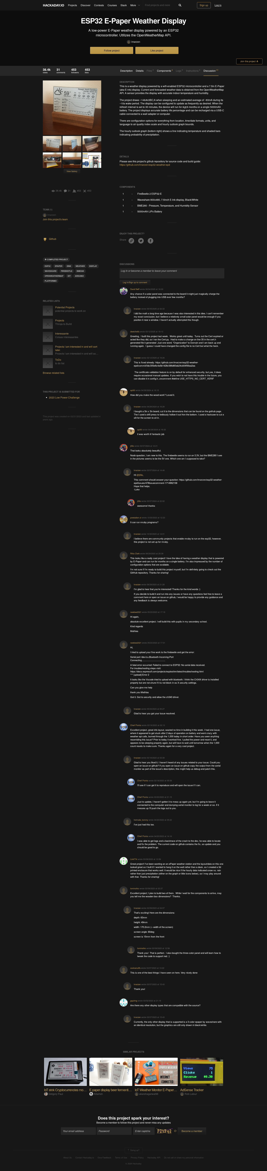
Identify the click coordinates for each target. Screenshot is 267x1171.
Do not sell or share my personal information (184, 1157)
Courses (112, 5)
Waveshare (51, 271)
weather (80, 266)
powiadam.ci (135, 517)
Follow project (111, 50)
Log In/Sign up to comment (135, 282)
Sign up (204, 5)
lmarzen (135, 41)
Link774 (133, 859)
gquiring (133, 1000)
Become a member (106, 1122)
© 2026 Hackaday (133, 1163)
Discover (85, 5)
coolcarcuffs (135, 967)
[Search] (180, 5)
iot (69, 276)
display (93, 266)
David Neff (134, 289)
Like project (156, 50)
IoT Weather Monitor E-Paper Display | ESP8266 (167, 1089)
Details (140, 70)
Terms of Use (121, 1157)
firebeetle (66, 271)
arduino (79, 276)
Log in (218, 5)
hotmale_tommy (141, 819)
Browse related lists (53, 373)
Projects (72, 5)
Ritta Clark (135, 553)
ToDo (58, 359)
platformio (51, 280)
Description (126, 70)
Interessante (62, 333)
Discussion (210, 70)
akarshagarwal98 (148, 1094)
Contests (99, 5)
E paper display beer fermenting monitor (116, 1089)
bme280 (80, 271)
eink (69, 266)
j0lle (132, 445)
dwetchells (134, 331)
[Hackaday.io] (53, 5)
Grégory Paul (56, 1094)
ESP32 (48, 266)
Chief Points (135, 725)
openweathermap (54, 276)
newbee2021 (135, 612)
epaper (58, 266)
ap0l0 (132, 390)
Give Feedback (104, 1157)
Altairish (98, 1094)
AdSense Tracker (191, 1089)
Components (165, 70)
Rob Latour (191, 1094)
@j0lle (140, 474)
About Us (67, 1157)
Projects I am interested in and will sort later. (76, 348)
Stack (124, 5)
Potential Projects (64, 307)
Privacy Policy (137, 1157)
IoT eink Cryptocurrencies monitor (66, 1089)
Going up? (134, 1149)
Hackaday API (153, 1157)
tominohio (134, 888)
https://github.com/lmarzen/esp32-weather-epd (145, 164)
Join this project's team (55, 219)
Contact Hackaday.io (84, 1157)
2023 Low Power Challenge (64, 397)
